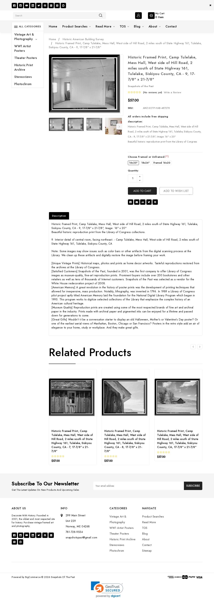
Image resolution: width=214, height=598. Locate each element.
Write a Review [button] (172, 92)
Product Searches (75, 26)
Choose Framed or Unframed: (148, 157)
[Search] (100, 15)
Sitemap (147, 551)
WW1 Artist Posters (22, 48)
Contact (171, 26)
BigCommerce (33, 577)
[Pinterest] (45, 5)
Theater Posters (25, 58)
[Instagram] (20, 5)
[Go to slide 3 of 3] (193, 346)
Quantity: (133, 170)
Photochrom (23, 84)
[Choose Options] (64, 398)
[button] (107, 589)
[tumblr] (57, 5)
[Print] (142, 202)
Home (53, 26)
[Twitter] (38, 5)
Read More (103, 26)
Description (59, 216)
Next (119, 127)
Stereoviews (23, 77)
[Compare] (81, 398)
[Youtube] (26, 5)
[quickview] (73, 398)
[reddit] (63, 5)
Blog (137, 26)
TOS (123, 26)
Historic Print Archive (23, 67)
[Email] (136, 202)
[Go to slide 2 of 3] (199, 346)
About (153, 26)
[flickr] (51, 5)
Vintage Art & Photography (24, 36)
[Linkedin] (32, 5)
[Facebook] (14, 5)
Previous (51, 127)
